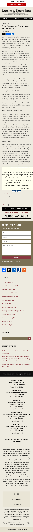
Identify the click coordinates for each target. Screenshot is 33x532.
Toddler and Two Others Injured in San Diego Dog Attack (16, 365)
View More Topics (7, 325)
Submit (16, 257)
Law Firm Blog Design (16, 529)
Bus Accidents (7, 321)
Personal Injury (8, 289)
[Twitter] (9, 270)
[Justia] (18, 270)
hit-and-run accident (10, 293)
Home (5, 18)
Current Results (25, 188)
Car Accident (10, 194)
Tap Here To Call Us (16, 4)
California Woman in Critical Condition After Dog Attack (16, 352)
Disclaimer (27, 18)
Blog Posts (16, 504)
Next (15, 205)
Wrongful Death (8, 314)
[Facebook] (4, 270)
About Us (16, 18)
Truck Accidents (8, 318)
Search (29, 338)
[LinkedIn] (14, 270)
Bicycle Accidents (9, 307)
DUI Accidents (8, 300)
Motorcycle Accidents (10, 296)
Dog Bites (6, 303)
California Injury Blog (16, 12)
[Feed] (23, 270)
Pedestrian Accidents (10, 286)
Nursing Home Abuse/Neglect (13, 311)
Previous (5, 205)
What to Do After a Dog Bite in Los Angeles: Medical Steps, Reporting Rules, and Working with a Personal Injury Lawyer (16, 359)
